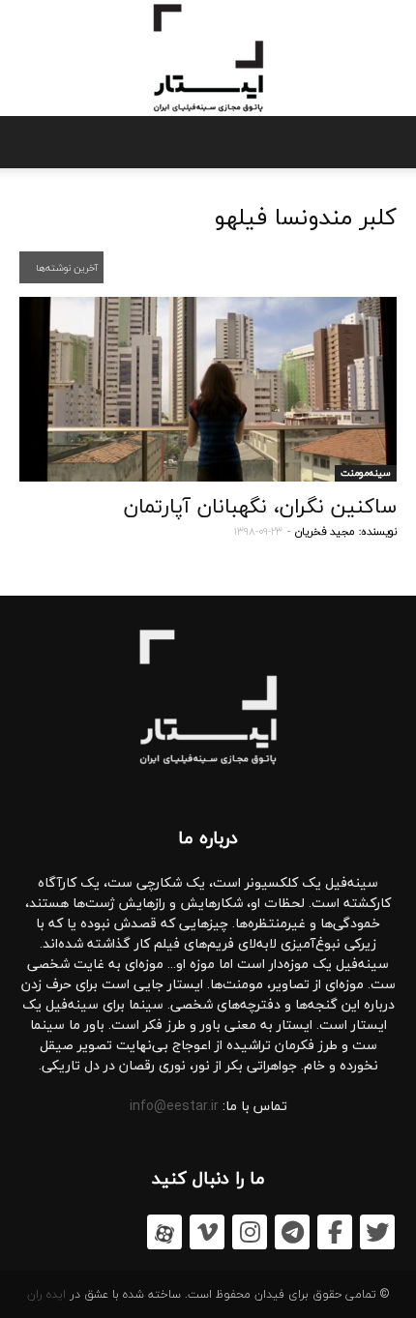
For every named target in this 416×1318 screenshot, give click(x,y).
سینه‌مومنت (366, 473)
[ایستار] (208, 58)
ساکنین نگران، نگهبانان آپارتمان (260, 505)
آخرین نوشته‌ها (65, 267)
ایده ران (46, 1294)
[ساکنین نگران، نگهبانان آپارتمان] (208, 389)
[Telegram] (292, 1232)
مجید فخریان (324, 531)
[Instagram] (249, 1232)
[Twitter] (377, 1232)
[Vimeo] (207, 1232)
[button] (27, 142)
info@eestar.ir (174, 1106)
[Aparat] (164, 1232)
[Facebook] (334, 1232)
